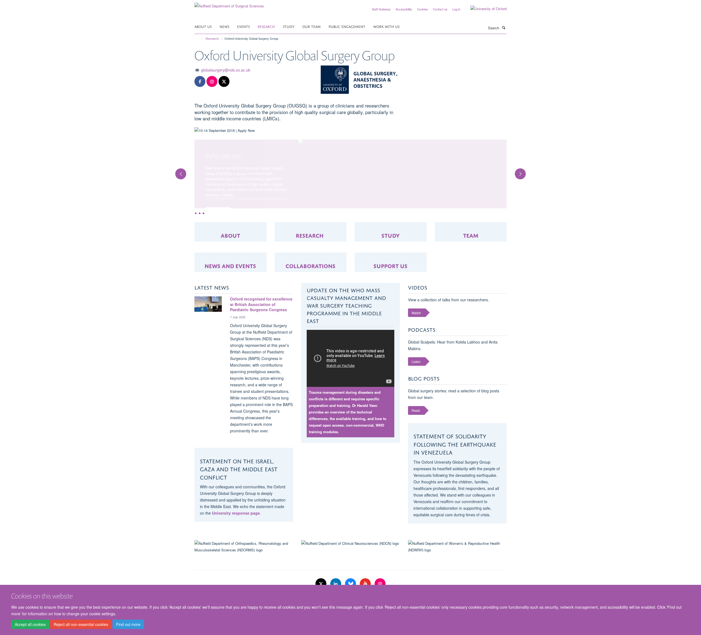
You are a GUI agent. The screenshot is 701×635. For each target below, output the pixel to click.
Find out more (128, 624)
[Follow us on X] (224, 81)
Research (266, 26)
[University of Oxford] (484, 8)
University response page (236, 534)
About (230, 256)
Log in (456, 9)
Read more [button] (217, 211)
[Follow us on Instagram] (211, 81)
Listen (416, 383)
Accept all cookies (30, 624)
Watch (416, 334)
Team (470, 256)
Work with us (386, 26)
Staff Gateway (381, 9)
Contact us (440, 9)
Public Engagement (347, 26)
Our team (311, 26)
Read (416, 431)
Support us (390, 286)
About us (203, 26)
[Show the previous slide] (178, 181)
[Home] (199, 39)
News (224, 26)
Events (243, 26)
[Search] (504, 27)
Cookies (422, 9)
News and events (230, 286)
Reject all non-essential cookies (81, 624)
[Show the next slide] (523, 181)
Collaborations (310, 286)
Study (288, 26)
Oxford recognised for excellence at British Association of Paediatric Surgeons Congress (261, 326)
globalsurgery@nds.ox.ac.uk (225, 70)
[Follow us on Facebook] (199, 81)
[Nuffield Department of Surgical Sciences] (229, 4)
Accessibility (404, 9)
